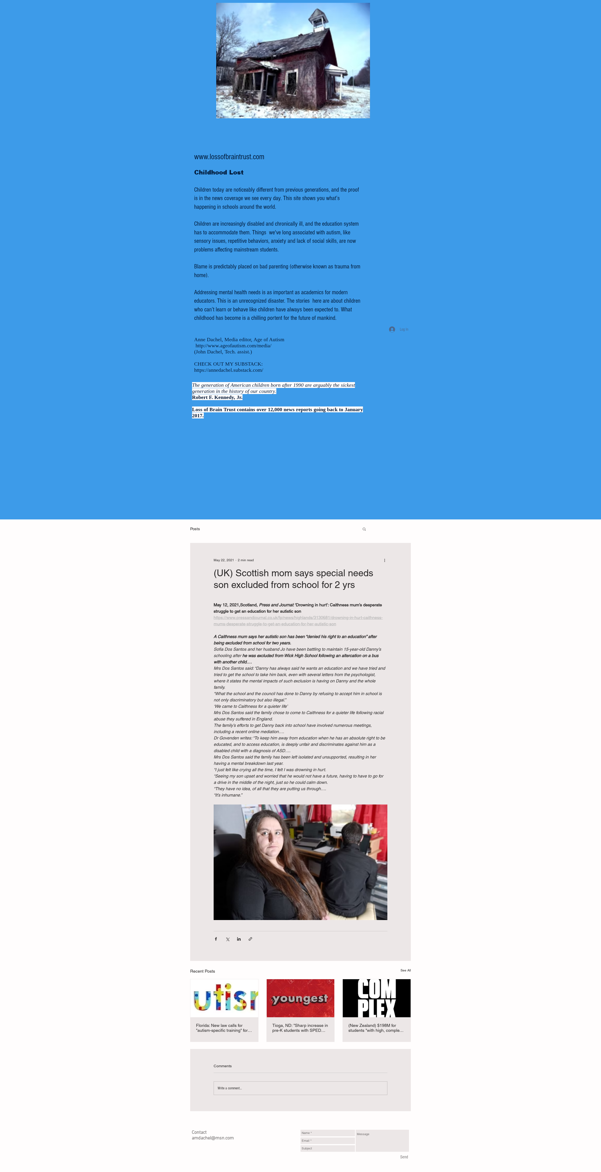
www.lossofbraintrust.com (229, 156)
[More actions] (384, 560)
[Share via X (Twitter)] (227, 939)
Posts (195, 528)
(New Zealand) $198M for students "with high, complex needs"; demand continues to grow (375, 1028)
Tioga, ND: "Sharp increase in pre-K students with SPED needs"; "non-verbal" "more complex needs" (300, 1028)
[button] (364, 529)
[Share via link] (250, 939)
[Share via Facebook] (216, 939)
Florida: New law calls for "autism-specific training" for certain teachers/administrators (222, 1028)
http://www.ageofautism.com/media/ (233, 345)
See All (406, 970)
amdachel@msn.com (213, 1138)
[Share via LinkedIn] (239, 939)
